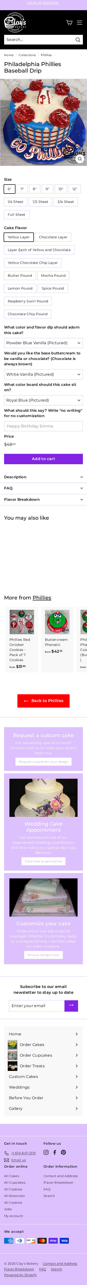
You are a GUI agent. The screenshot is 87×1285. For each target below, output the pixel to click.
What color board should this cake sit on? (40, 387)
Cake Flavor (15, 227)
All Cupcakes (14, 1182)
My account (13, 1216)
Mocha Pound (53, 275)
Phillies (46, 55)
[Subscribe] (71, 1006)
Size (8, 179)
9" (47, 189)
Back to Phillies (47, 700)
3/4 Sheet (66, 202)
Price (9, 436)
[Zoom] (79, 158)
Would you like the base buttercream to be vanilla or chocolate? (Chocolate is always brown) (42, 358)
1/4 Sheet (15, 202)
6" (9, 189)
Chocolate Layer (53, 237)
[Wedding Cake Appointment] (43, 798)
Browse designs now (43, 955)
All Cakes (11, 1176)
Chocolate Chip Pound (27, 314)
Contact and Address (61, 1176)
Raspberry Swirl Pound (28, 301)
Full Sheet (17, 214)
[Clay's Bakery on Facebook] (54, 1152)
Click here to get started (43, 861)
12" (74, 189)
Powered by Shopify (20, 1275)
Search (49, 1196)
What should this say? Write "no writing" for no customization (43, 413)
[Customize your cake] (43, 897)
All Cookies (13, 1189)
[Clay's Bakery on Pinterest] (63, 1152)
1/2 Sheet (40, 202)
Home (9, 55)
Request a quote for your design (43, 761)
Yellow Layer (19, 237)
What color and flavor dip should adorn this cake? (42, 330)
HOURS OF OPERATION (43, 3)
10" (60, 189)
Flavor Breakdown (59, 1182)
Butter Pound (20, 275)
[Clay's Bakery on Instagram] (46, 1152)
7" (22, 189)
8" (34, 189)
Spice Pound (53, 288)
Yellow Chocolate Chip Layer (33, 263)
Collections (27, 55)
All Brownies (14, 1196)
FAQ (47, 1189)
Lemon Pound (20, 288)
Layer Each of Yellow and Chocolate (39, 250)
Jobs (8, 1209)
